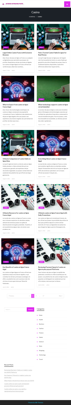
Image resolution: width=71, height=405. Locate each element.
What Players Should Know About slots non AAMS (19, 380)
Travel (41, 359)
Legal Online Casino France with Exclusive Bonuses (17, 54)
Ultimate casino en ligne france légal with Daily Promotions (52, 214)
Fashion (41, 328)
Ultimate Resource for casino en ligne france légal (16, 214)
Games (41, 337)
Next (60, 296)
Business (41, 324)
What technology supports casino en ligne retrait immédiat (53, 106)
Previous (11, 296)
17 (43, 296)
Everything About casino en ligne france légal (52, 160)
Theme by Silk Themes (35, 402)
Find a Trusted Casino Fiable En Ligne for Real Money (52, 54)
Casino (6, 47)
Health (41, 319)
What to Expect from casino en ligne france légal (15, 106)
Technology (42, 355)
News (40, 346)
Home (40, 315)
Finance (41, 333)
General (41, 341)
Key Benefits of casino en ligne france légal (16, 268)
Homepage (32, 16)
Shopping (41, 350)
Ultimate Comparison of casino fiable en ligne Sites (17, 160)
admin (13, 70)
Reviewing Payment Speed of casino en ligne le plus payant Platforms (51, 268)
